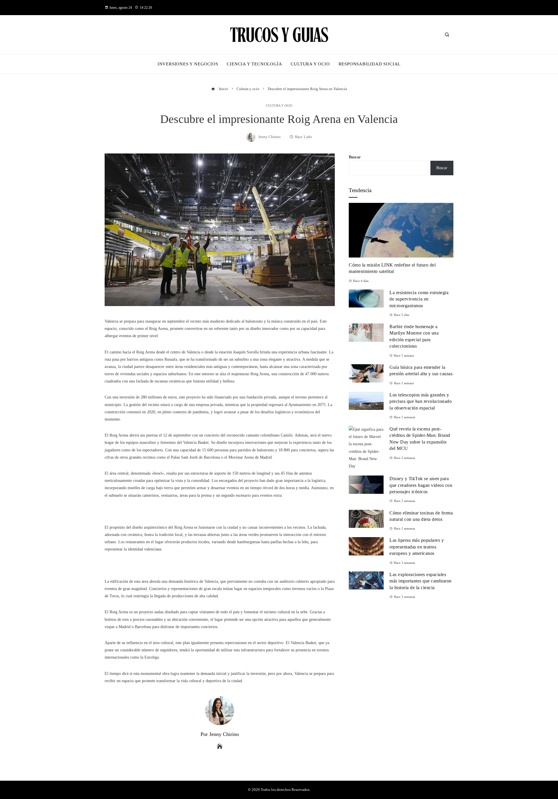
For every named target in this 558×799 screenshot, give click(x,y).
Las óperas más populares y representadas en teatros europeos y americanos (416, 547)
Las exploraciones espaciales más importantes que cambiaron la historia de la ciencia (420, 581)
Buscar (355, 157)
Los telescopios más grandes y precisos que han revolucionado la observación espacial (420, 401)
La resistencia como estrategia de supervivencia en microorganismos (418, 299)
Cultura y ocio (279, 105)
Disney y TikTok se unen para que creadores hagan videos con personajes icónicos (420, 485)
